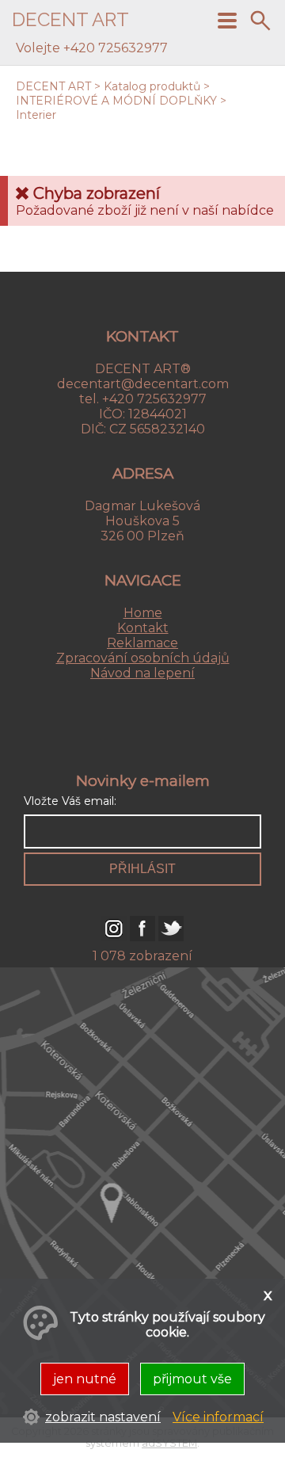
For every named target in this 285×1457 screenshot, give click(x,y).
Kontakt (143, 627)
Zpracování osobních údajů (143, 658)
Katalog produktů (152, 86)
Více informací (218, 1417)
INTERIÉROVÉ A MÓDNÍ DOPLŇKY (116, 100)
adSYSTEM (169, 1443)
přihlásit (142, 868)
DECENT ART (53, 86)
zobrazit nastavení (103, 1417)
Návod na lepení (142, 673)
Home (143, 612)
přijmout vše (192, 1378)
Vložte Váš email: (70, 801)
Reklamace (142, 642)
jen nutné (84, 1378)
